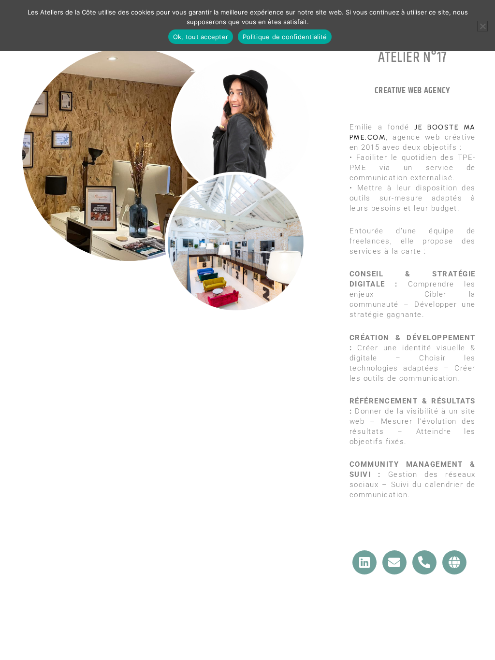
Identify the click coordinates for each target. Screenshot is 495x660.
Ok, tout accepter (200, 37)
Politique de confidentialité (285, 37)
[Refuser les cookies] (482, 26)
